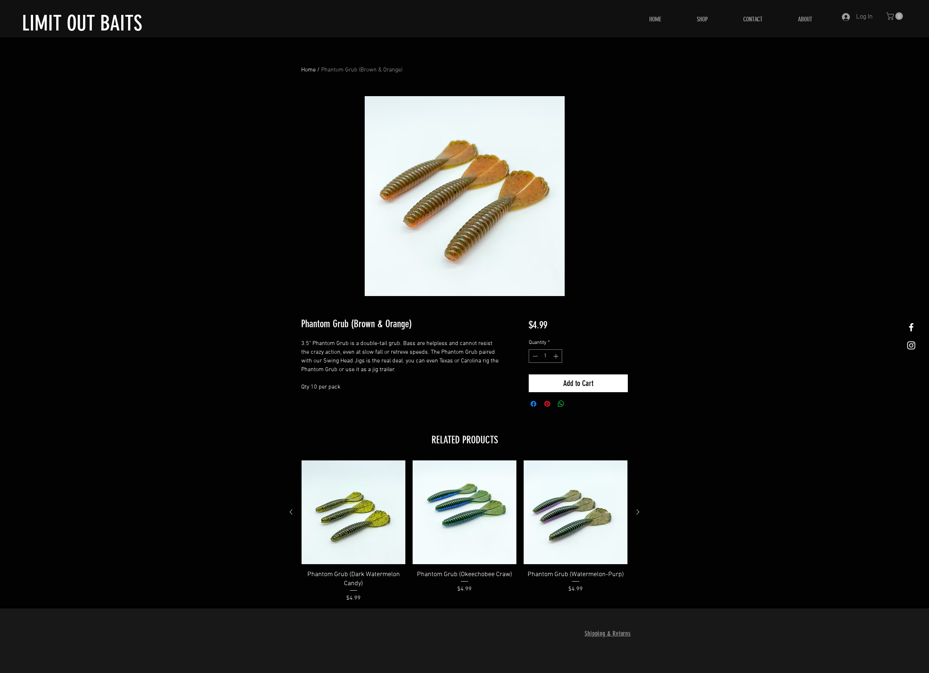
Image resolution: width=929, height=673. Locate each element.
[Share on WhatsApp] (561, 403)
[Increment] (556, 356)
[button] (895, 16)
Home (308, 70)
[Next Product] (638, 512)
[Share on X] (574, 403)
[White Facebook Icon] (911, 327)
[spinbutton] (545, 356)
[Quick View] (353, 512)
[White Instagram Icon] (911, 345)
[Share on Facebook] (533, 403)
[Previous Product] (291, 512)
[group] (464, 531)
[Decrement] (534, 356)
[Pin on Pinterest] (547, 403)
